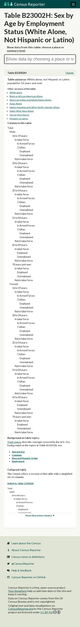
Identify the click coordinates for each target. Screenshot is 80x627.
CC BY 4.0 (46, 612)
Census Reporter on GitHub (28, 577)
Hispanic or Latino (19, 118)
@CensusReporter (22, 563)
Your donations (17, 591)
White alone (16, 92)
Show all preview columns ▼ (40, 515)
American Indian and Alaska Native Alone (30, 100)
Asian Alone (16, 103)
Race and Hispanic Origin (25, 458)
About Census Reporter (26, 550)
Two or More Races (19, 115)
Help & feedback (21, 570)
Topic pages (14, 442)
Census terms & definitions (28, 556)
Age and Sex (18, 451)
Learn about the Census (26, 543)
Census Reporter (29, 4)
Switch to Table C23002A (20, 483)
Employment (18, 461)
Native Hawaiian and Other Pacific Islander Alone (35, 107)
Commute (17, 455)
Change (70, 72)
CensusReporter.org (20, 608)
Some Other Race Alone (22, 111)
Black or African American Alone (26, 96)
